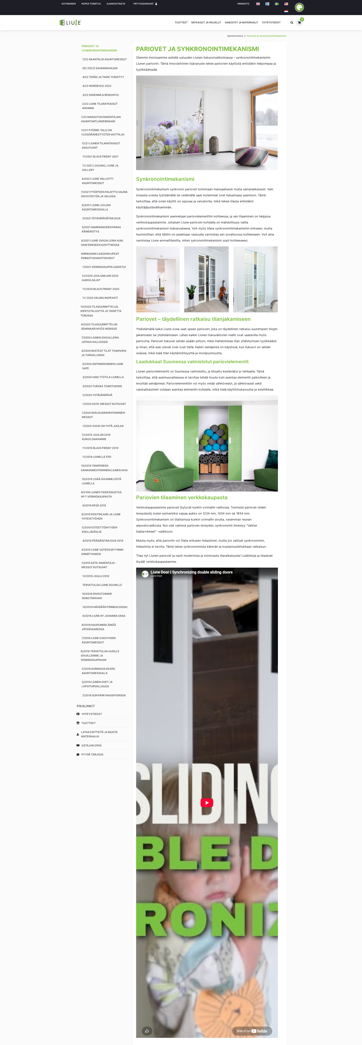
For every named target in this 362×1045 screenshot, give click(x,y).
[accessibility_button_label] (299, 7)
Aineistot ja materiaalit (241, 22)
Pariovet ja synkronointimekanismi (266, 35)
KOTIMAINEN (69, 3)
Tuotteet (181, 22)
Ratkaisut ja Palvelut (206, 22)
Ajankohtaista (235, 35)
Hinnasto (243, 3)
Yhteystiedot (271, 22)
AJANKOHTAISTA (116, 3)
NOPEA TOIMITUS (91, 3)
